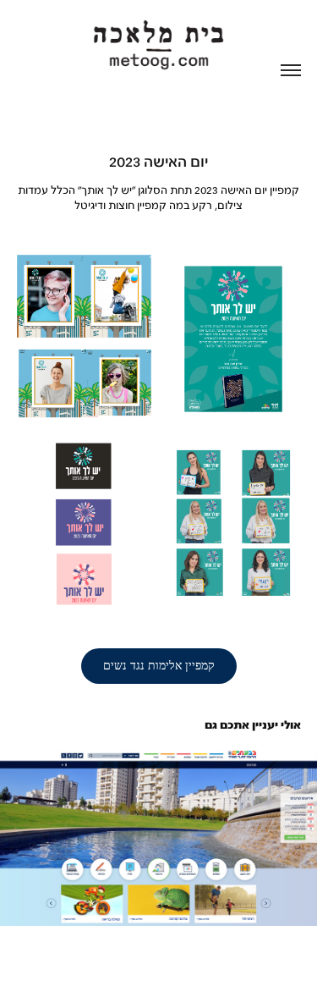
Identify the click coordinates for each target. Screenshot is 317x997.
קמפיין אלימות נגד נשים (159, 665)
